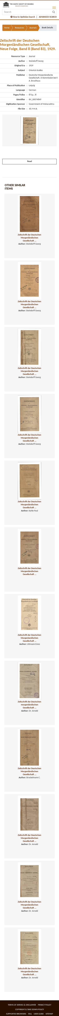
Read (29, 161)
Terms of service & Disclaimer (22, 1005)
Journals (33, 28)
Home (6, 28)
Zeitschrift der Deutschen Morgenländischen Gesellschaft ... (29, 238)
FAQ (30, 1014)
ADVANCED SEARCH (48, 17)
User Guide (39, 1014)
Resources (19, 28)
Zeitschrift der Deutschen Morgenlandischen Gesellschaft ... (29, 638)
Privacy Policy (44, 1005)
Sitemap (49, 1014)
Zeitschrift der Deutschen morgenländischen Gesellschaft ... (29, 705)
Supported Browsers (16, 1014)
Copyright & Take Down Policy (29, 1009)
